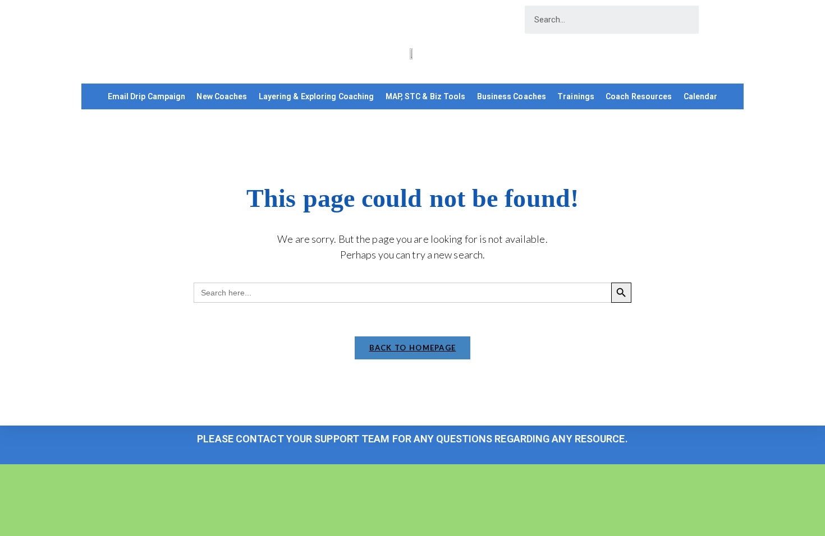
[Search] (713, 20)
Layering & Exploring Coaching (316, 96)
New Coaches (221, 96)
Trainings (575, 96)
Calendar (701, 96)
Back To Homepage (412, 347)
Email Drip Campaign (147, 96)
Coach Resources (639, 96)
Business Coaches (512, 96)
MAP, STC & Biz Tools (426, 96)
